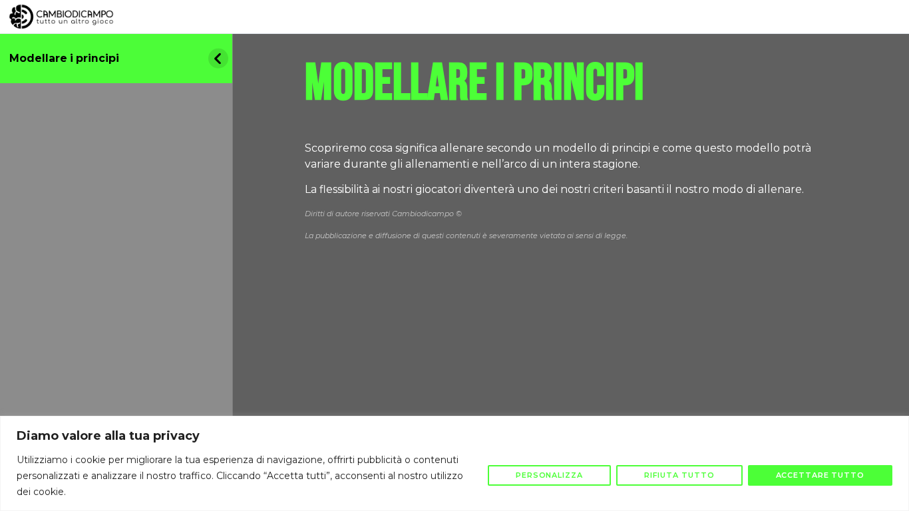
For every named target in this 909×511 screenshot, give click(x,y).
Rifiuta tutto (679, 475)
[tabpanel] (571, 169)
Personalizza (549, 475)
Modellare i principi (64, 58)
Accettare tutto (820, 475)
